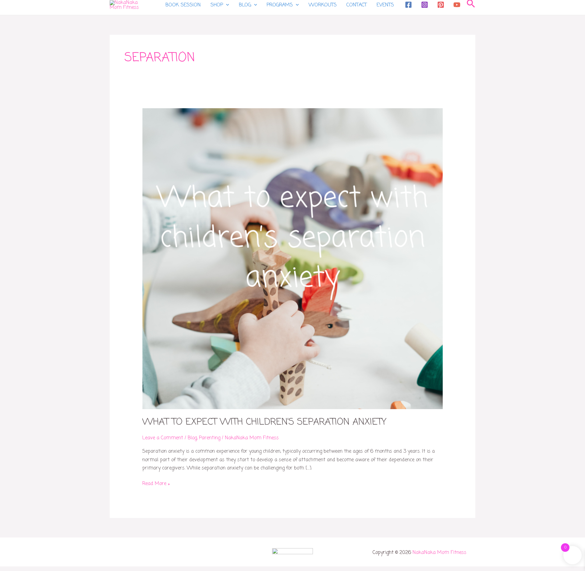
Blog (192, 438)
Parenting (209, 438)
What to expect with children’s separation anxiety (264, 422)
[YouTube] (456, 4)
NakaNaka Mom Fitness (439, 552)
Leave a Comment (162, 438)
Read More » (156, 483)
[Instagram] (424, 4)
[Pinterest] (440, 4)
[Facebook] (408, 4)
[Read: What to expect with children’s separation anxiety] (292, 258)
